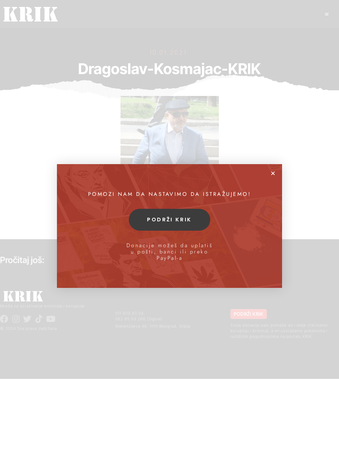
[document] (169, 226)
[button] (272, 173)
